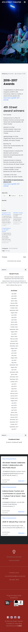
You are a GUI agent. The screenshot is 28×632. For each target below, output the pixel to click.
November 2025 (14, 305)
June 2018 (14, 405)
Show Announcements (9, 459)
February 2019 (14, 393)
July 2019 (14, 384)
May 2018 (14, 407)
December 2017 (14, 419)
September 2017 (14, 426)
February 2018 (14, 415)
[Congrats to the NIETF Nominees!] (7, 219)
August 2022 (14, 358)
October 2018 (14, 398)
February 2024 (14, 339)
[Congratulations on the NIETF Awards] (7, 235)
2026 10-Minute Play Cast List (14, 285)
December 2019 (14, 377)
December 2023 (14, 343)
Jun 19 (5, 513)
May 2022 (14, 362)
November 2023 (14, 346)
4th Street (11, 74)
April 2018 (14, 410)
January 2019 (14, 396)
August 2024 (14, 331)
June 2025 (14, 315)
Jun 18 (5, 534)
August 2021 (14, 367)
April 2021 (14, 369)
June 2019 (14, 386)
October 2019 (14, 381)
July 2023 (14, 350)
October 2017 (14, 424)
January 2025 (14, 324)
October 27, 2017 (21, 74)
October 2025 (14, 308)
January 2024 (14, 341)
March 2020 (14, 374)
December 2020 (14, 372)
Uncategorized (13, 248)
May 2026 (14, 298)
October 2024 (14, 327)
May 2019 (14, 388)
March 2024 (14, 336)
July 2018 (14, 403)
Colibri (19, 626)
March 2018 (14, 412)
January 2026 (14, 303)
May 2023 (14, 355)
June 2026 (14, 296)
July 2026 (14, 293)
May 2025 (14, 317)
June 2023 (14, 353)
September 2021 (14, 365)
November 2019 (14, 379)
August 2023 (14, 348)
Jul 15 (5, 482)
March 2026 (14, 301)
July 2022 (14, 360)
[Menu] (24, 2)
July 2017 (14, 429)
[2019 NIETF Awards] (18, 218)
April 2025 (14, 320)
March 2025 (14, 322)
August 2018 (14, 400)
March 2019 (14, 391)
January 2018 (14, 417)
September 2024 (14, 329)
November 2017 (14, 422)
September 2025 (14, 310)
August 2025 (14, 312)
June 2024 (14, 334)
